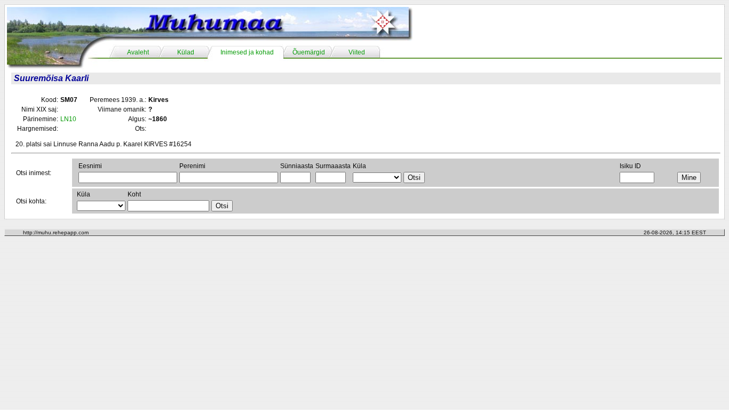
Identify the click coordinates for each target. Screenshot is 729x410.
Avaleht (138, 52)
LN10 (68, 119)
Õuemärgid (308, 52)
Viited (356, 52)
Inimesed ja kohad (247, 52)
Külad (185, 52)
